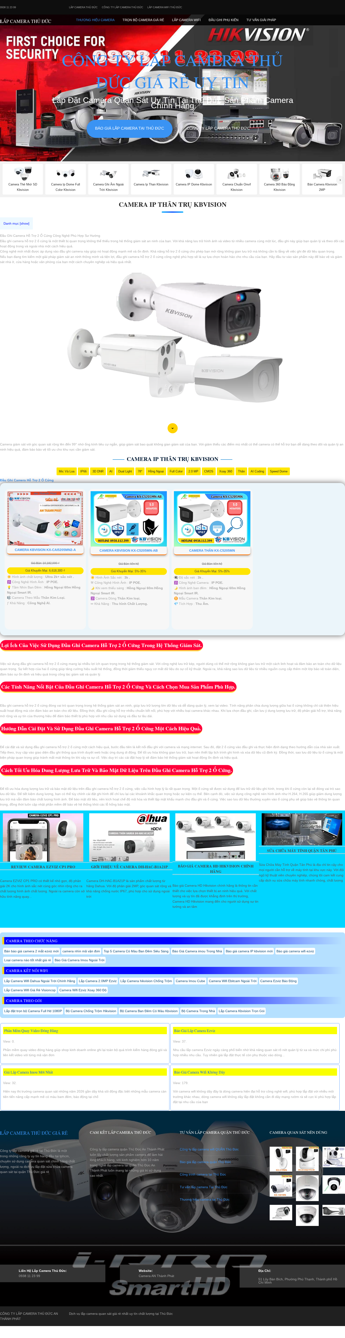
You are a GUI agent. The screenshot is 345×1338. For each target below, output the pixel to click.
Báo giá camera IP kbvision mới (249, 951)
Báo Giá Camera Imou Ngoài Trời (79, 960)
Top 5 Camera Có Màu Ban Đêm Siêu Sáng (136, 951)
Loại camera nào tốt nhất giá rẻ (27, 960)
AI (110, 471)
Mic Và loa (66, 471)
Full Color (176, 471)
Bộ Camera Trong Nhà (198, 1011)
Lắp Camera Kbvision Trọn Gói (241, 1011)
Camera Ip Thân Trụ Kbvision (172, 204)
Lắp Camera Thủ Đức (83, 7)
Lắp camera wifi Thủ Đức (164, 7)
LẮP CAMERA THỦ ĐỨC (25, 21)
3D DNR (98, 471)
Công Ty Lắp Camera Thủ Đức (122, 7)
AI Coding (257, 471)
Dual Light (125, 471)
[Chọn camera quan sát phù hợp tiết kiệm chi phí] (340, 180)
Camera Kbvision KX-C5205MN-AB (129, 550)
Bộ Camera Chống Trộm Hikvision (91, 1011)
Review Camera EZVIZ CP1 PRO (43, 866)
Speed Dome (279, 471)
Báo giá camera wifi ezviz (295, 951)
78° (140, 471)
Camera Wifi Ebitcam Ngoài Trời (233, 981)
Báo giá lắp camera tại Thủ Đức (129, 128)
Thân (241, 471)
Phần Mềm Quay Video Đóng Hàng (31, 1030)
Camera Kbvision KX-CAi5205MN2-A (45, 550)
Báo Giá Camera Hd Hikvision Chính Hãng (215, 868)
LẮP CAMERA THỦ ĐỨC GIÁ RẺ (34, 1133)
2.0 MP (193, 471)
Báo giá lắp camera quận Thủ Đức (205, 1162)
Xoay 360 (225, 471)
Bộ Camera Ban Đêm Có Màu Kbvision (149, 1011)
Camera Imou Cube (190, 981)
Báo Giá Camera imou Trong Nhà (197, 951)
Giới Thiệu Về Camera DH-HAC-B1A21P (129, 866)
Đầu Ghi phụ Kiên (223, 20)
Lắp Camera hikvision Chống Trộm (146, 981)
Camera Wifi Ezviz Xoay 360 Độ (83, 990)
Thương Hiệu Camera (95, 20)
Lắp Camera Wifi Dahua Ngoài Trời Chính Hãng (39, 981)
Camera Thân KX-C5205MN (212, 550)
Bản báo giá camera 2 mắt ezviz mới (31, 951)
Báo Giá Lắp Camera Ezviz (194, 1030)
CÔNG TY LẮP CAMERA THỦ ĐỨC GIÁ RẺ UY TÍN (172, 71)
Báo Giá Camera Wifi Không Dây (199, 1072)
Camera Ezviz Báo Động (278, 981)
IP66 (83, 471)
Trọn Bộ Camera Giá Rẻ (143, 20)
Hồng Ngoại (156, 471)
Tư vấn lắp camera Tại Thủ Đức (203, 1187)
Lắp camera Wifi (186, 20)
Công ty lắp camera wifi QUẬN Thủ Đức (209, 1149)
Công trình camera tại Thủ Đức (203, 1174)
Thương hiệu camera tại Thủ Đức (205, 1199)
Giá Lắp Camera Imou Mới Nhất (28, 1072)
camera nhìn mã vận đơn (81, 951)
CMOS (208, 471)
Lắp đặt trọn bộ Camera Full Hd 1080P (33, 1011)
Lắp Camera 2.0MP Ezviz (98, 981)
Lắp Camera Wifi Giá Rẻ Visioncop (30, 990)
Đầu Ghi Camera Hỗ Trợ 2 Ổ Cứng (27, 480)
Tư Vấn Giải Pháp (261, 20)
